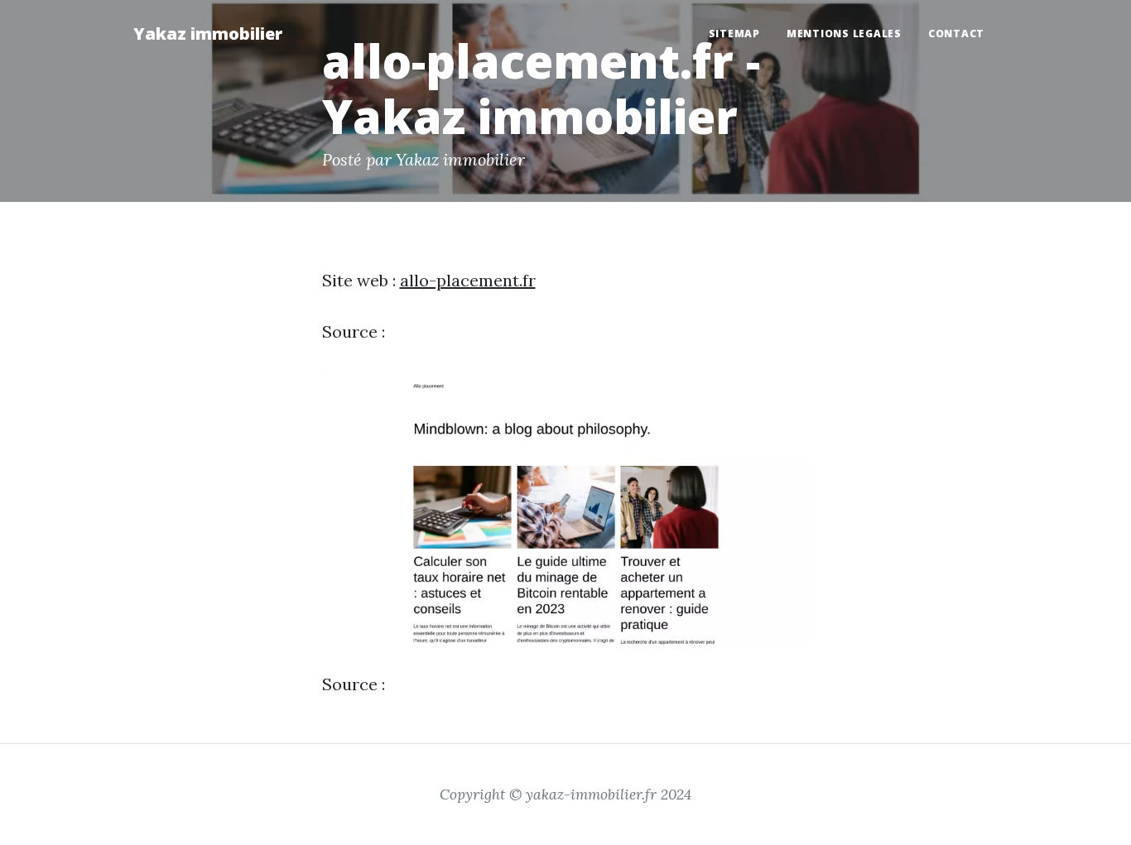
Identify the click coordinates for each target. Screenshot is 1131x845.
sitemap (734, 33)
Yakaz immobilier (207, 33)
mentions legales (844, 33)
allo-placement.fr (468, 280)
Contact (956, 33)
